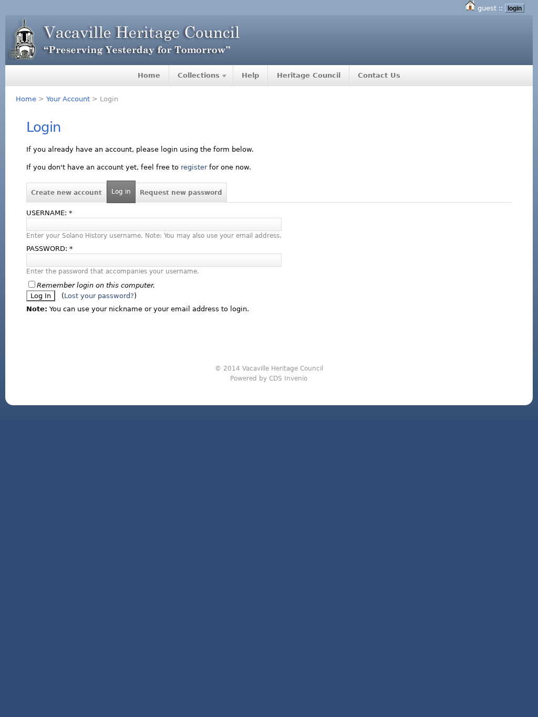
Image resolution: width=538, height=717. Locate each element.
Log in (121, 191)
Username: (49, 213)
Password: (49, 248)
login (515, 8)
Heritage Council (308, 75)
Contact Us (379, 75)
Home (149, 75)
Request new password (181, 192)
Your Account (68, 99)
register (194, 167)
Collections (199, 75)
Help (250, 75)
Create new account (66, 192)
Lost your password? (99, 296)
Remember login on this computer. (96, 285)
